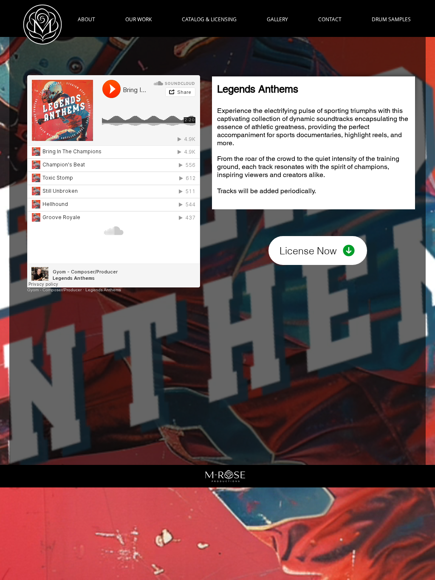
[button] (138, 19)
